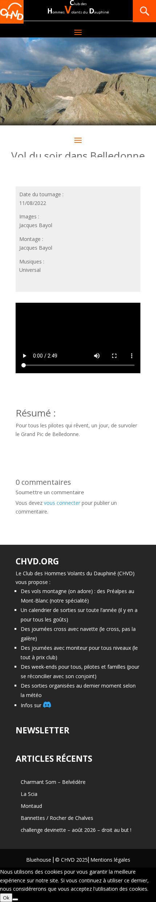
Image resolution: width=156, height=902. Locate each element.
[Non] (15, 899)
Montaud (31, 805)
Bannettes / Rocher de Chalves (57, 817)
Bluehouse (38, 859)
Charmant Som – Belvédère (53, 781)
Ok (6, 897)
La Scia (29, 793)
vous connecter (62, 502)
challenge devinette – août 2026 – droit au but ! (76, 829)
